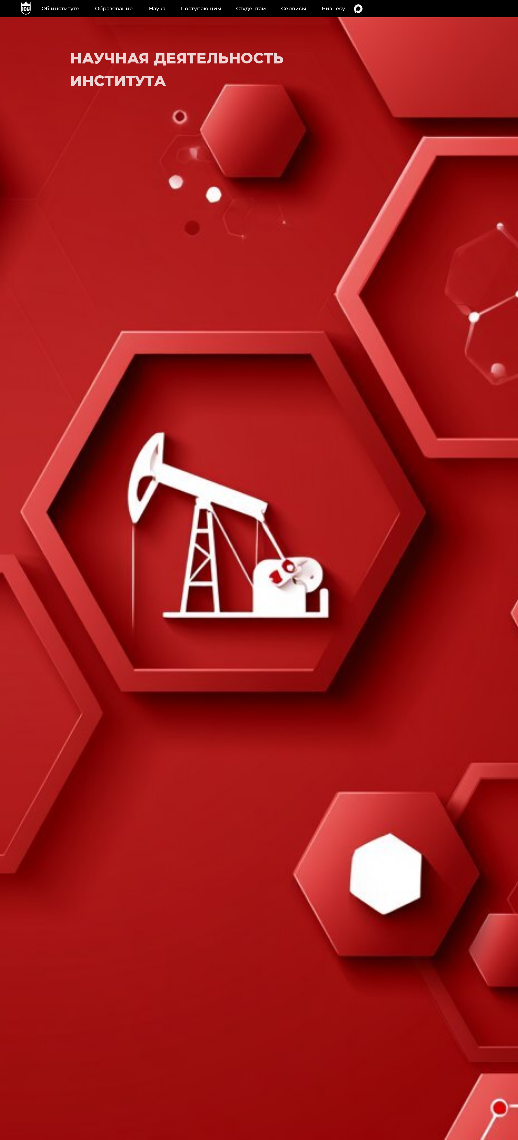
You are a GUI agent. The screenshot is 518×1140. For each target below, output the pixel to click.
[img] (25, 8)
